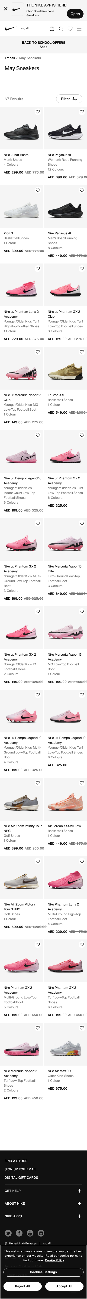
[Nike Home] (11, 28)
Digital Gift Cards (21, 1177)
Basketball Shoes (16, 238)
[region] (43, 1272)
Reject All (22, 1286)
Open (75, 13)
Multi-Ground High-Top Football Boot (64, 916)
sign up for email (20, 1169)
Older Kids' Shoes (61, 1075)
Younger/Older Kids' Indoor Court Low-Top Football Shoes (19, 492)
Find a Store (16, 1161)
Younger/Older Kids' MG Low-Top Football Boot (21, 407)
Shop (66, 45)
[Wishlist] (38, 112)
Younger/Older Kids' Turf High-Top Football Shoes (21, 324)
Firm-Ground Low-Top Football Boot (64, 578)
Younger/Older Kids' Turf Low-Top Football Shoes (65, 324)
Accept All (64, 1286)
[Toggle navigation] (79, 28)
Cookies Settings (43, 1272)
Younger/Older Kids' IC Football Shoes (20, 666)
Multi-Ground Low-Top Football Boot (20, 999)
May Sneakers (30, 57)
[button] (20, 1243)
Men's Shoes (13, 159)
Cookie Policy (54, 1260)
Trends (10, 57)
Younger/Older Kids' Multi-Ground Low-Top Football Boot (22, 581)
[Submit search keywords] (61, 28)
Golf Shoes (12, 835)
